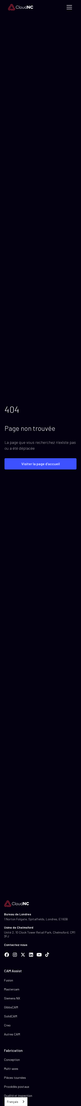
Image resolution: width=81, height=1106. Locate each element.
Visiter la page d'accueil (40, 464)
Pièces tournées (15, 1077)
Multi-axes (11, 1068)
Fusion (8, 980)
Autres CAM (12, 1034)
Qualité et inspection (18, 1095)
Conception (12, 1059)
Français (12, 1102)
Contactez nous (15, 945)
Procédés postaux (16, 1086)
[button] (68, 7)
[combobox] (15, 1101)
